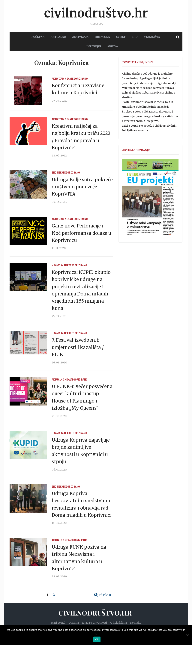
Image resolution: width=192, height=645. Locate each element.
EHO (135, 37)
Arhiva (112, 46)
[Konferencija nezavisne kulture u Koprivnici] (28, 90)
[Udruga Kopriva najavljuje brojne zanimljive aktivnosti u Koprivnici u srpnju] (28, 444)
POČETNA (37, 37)
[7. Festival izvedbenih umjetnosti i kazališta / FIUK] (28, 345)
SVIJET (120, 37)
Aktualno (58, 379)
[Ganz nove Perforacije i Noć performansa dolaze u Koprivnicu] (28, 230)
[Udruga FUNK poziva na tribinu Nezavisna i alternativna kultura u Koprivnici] (28, 552)
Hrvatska (58, 265)
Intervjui (93, 46)
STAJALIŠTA (152, 37)
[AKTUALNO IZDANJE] (150, 199)
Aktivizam (58, 78)
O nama (74, 622)
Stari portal (58, 622)
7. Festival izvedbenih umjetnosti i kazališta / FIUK (78, 347)
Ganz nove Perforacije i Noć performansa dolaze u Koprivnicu (81, 233)
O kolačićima (118, 622)
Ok (97, 639)
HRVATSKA (102, 37)
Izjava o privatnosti (94, 622)
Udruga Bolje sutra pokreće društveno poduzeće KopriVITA (82, 187)
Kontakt (135, 622)
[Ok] (187, 635)
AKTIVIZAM (80, 37)
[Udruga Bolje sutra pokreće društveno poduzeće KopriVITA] (28, 184)
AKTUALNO (58, 37)
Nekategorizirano (76, 78)
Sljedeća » (102, 595)
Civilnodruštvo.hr (96, 13)
